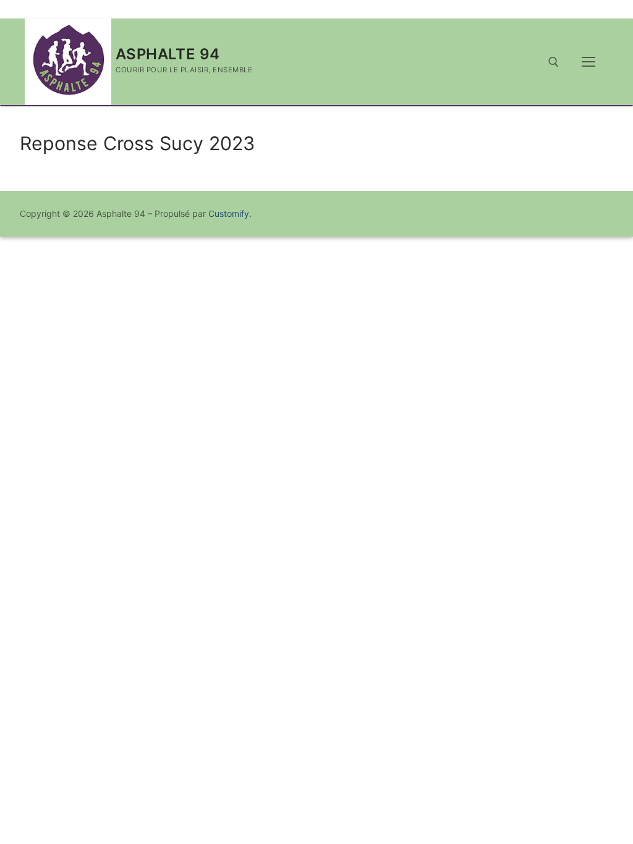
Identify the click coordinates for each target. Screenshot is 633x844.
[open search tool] (553, 62)
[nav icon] (588, 62)
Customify (228, 213)
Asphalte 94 (167, 54)
